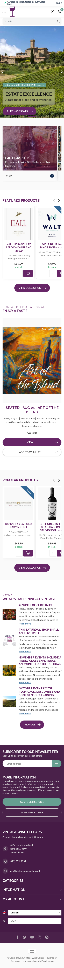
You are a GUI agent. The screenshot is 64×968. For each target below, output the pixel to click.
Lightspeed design (30, 961)
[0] (59, 11)
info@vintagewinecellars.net (25, 870)
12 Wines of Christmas (35, 605)
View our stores (32, 812)
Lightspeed (15, 961)
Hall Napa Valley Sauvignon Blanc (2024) (18, 247)
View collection (30, 287)
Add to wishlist (30, 452)
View (30, 442)
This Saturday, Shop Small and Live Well (39, 631)
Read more (25, 623)
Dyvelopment (47, 961)
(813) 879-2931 (18, 861)
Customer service (32, 801)
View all (29, 724)
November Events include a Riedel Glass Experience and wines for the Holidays (40, 661)
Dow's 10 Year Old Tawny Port (18, 525)
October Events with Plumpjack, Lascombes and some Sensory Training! (39, 692)
